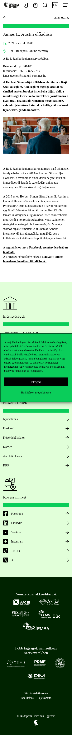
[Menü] (65, 5)
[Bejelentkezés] (25, 5)
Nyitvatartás (10, 419)
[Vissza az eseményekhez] (4, 17)
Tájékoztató (44, 697)
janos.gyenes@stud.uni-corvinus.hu (24, 75)
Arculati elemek (12, 456)
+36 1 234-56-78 (28, 71)
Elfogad (36, 381)
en (55, 5)
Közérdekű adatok (14, 437)
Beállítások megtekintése (36, 392)
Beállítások (27, 697)
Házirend (8, 428)
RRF (6, 465)
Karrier (7, 446)
